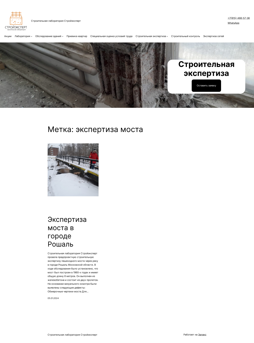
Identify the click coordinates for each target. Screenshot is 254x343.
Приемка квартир (77, 36)
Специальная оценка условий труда (111, 36)
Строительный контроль (185, 36)
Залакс (202, 334)
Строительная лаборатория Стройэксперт (56, 20)
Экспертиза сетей (213, 36)
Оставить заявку (206, 85)
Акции (8, 36)
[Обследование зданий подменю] (62, 36)
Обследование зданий (48, 36)
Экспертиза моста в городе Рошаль (67, 231)
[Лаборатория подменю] (31, 36)
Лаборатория (22, 36)
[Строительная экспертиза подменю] (167, 36)
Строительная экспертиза (151, 36)
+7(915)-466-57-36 (239, 18)
